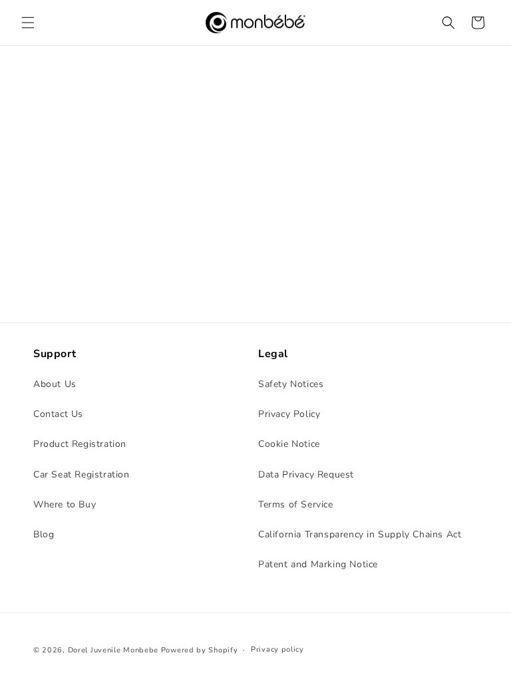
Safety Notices (290, 384)
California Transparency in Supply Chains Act (359, 534)
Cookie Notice (289, 444)
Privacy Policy (289, 414)
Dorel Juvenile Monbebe (113, 650)
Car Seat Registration (81, 474)
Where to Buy (64, 504)
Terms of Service (295, 504)
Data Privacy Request (306, 474)
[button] (28, 22)
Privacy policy (277, 649)
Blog (43, 534)
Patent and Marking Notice (318, 564)
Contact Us (58, 414)
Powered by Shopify (199, 650)
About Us (55, 384)
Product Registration (79, 444)
